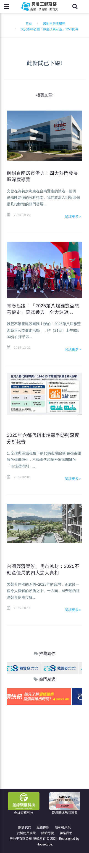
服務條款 (43, 827)
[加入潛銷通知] (44, 696)
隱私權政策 (63, 827)
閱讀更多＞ (73, 216)
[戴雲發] (25, 668)
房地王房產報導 (54, 23)
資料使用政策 (26, 833)
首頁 (28, 23)
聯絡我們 (66, 833)
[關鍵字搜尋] (74, 6)
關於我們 (24, 827)
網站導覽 (47, 833)
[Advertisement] (44, 751)
